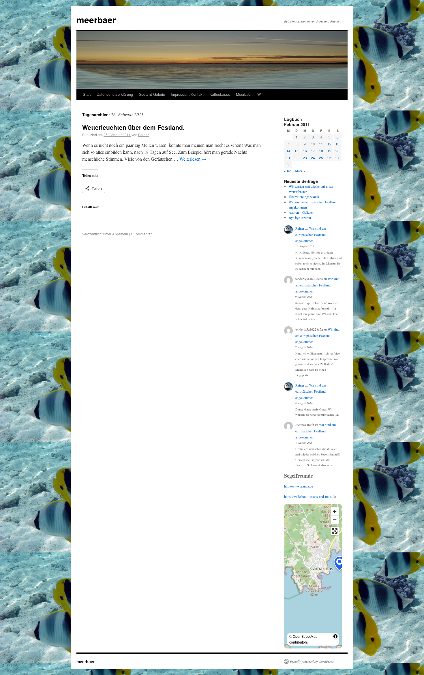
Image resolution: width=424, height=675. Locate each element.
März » (300, 170)
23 (305, 157)
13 (337, 143)
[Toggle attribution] (335, 636)
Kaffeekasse (219, 94)
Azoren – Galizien (301, 212)
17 (313, 150)
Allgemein (120, 233)
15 (296, 150)
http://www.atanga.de (298, 486)
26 (329, 157)
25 (321, 157)
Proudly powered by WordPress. (312, 661)
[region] (313, 576)
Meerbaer (244, 94)
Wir (260, 94)
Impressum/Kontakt (187, 94)
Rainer (143, 134)
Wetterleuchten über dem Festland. (133, 127)
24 (313, 157)
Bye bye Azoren (300, 217)
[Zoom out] (335, 519)
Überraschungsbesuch (304, 196)
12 (329, 143)
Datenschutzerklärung (115, 94)
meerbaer (96, 19)
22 (296, 157)
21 (288, 157)
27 (337, 157)
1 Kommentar (141, 233)
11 (321, 143)
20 (337, 150)
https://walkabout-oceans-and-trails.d (309, 496)
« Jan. (288, 170)
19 (329, 150)
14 (288, 150)
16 (305, 150)
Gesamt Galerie (152, 94)
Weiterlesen (192, 159)
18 (321, 150)
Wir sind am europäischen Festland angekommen (310, 234)
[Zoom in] (335, 511)
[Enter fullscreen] (335, 531)
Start (87, 94)
